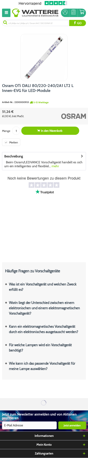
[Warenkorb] (82, 13)
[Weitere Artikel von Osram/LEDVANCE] (66, 116)
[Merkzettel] (73, 13)
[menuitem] (7, 13)
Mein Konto (44, 445)
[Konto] (65, 13)
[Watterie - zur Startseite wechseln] (35, 13)
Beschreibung (13, 156)
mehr (55, 166)
